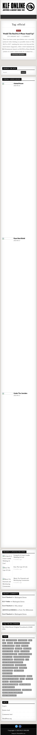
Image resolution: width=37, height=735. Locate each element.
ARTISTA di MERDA (9, 610)
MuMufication (20, 665)
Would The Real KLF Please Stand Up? (18, 33)
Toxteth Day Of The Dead (12, 690)
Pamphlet (23, 668)
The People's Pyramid (10, 684)
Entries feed (6, 710)
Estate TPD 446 (8, 651)
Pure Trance (18, 670)
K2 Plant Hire (7, 659)
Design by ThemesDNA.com (18, 733)
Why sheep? (19, 606)
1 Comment (26, 36)
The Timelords (25, 684)
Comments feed (7, 714)
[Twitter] (16, 726)
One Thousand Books (10, 668)
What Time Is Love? (9, 695)
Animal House (18, 83)
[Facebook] (20, 726)
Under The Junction (20, 393)
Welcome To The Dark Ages (12, 692)
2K (3, 640)
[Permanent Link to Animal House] (7, 159)
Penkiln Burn (7, 670)
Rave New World (19, 238)
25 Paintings (22, 640)
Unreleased (27, 690)
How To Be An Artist (10, 654)
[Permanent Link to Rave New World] (7, 314)
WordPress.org (7, 718)
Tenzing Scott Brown (10, 679)
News (18, 30)
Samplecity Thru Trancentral (14, 676)
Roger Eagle (7, 673)
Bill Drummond (8, 646)
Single (29, 676)
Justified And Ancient (21, 657)
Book (18, 646)
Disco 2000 (27, 648)
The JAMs (29, 679)
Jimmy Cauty (7, 657)
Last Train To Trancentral (13, 662)
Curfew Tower (8, 648)
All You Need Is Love (21, 643)
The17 (22, 679)
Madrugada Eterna (21, 597)
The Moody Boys (16, 681)
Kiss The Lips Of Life (20, 567)
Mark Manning (8, 665)
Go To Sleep (25, 651)
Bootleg (25, 646)
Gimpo (17, 651)
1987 (30, 640)
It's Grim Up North (25, 654)
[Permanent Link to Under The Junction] (7, 469)
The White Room (8, 687)
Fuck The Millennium (26, 610)
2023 (4, 643)
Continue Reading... (18, 54)
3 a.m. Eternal (11, 640)
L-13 (27, 659)
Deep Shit (18, 648)
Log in (4, 706)
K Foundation (19, 659)
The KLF (5, 681)
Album (10, 643)
